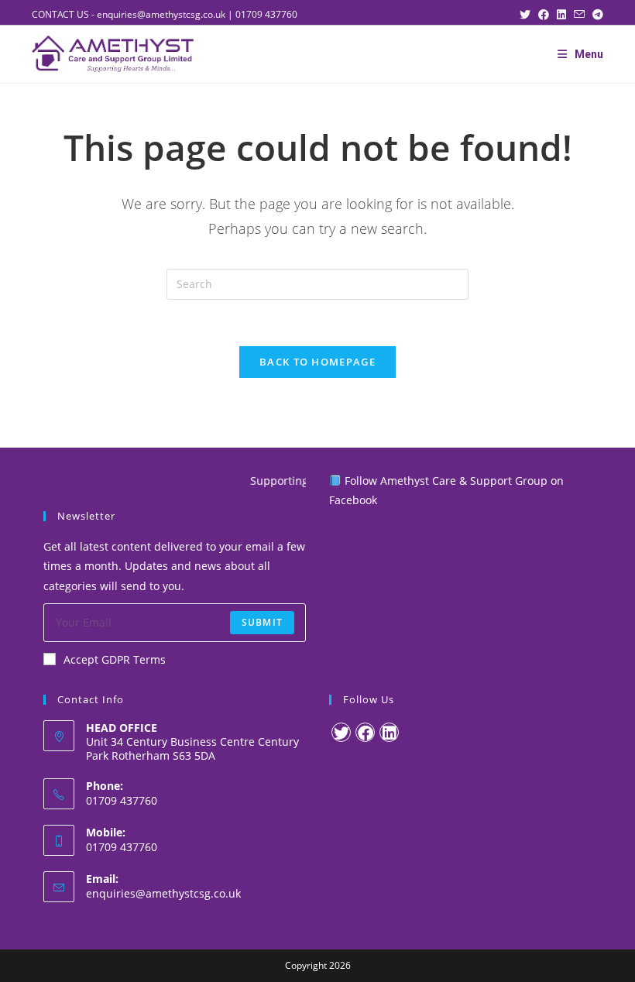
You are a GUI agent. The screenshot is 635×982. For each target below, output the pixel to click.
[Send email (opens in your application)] (583, 14)
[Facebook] (365, 732)
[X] (341, 732)
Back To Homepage (317, 362)
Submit (262, 622)
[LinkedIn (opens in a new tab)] (565, 14)
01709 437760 (266, 14)
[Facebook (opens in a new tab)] (547, 14)
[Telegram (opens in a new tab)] (597, 14)
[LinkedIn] (389, 732)
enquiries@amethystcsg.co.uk (161, 14)
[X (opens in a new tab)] (529, 14)
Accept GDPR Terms (115, 659)
